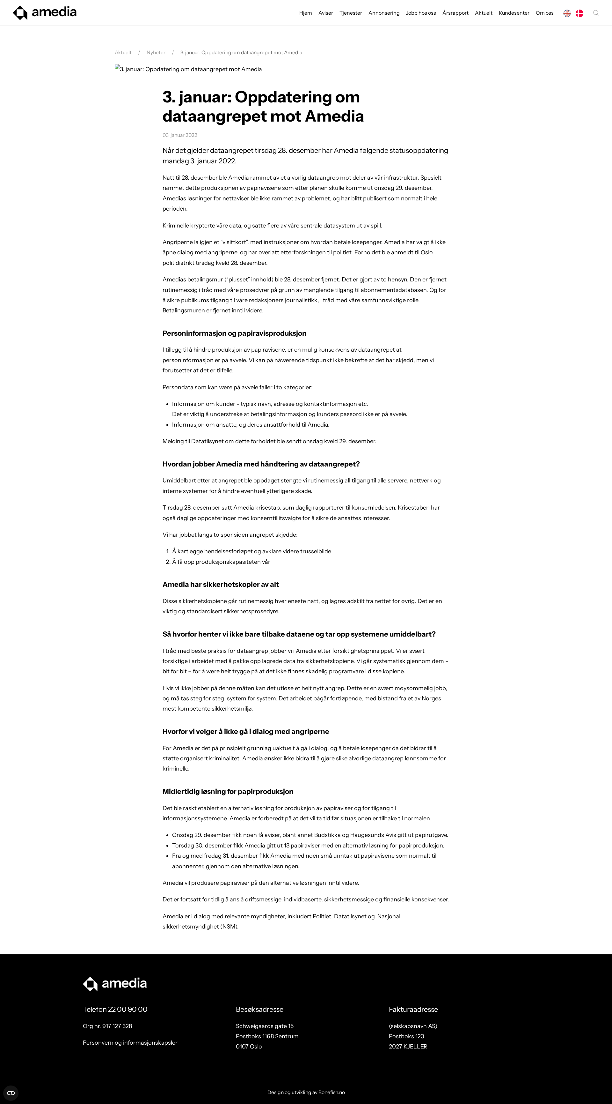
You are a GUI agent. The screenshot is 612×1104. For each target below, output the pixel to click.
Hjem (305, 13)
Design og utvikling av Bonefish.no (306, 1092)
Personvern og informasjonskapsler (130, 1042)
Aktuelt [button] (483, 13)
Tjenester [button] (350, 13)
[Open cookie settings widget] (10, 1093)
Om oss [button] (545, 13)
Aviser (325, 13)
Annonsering (384, 13)
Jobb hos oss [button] (421, 13)
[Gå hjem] (44, 13)
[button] (596, 13)
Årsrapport (455, 13)
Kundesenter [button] (514, 13)
